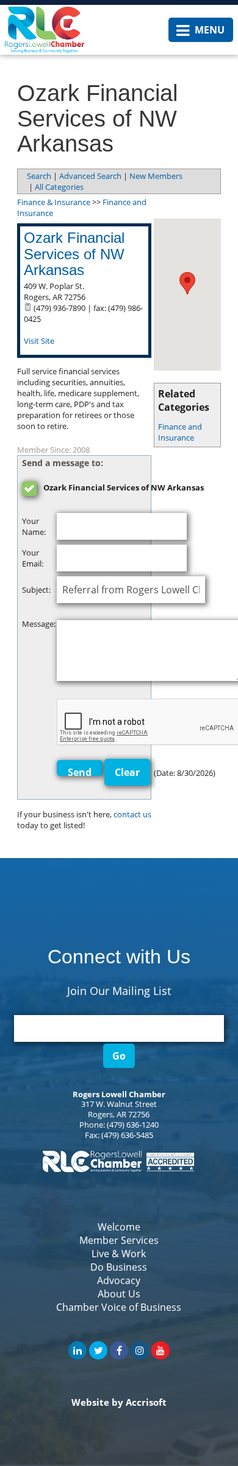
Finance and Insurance (180, 432)
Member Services (119, 1240)
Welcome (119, 1227)
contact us (132, 814)
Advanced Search (90, 175)
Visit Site (39, 340)
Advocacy (118, 1280)
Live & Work (119, 1253)
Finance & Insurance (53, 202)
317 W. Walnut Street (119, 1103)
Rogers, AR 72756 (119, 1114)
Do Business (118, 1267)
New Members (155, 175)
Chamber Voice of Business (118, 1307)
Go (119, 1056)
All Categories (59, 186)
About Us (119, 1293)
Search (39, 175)
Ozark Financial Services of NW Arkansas (74, 253)
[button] (187, 283)
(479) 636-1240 (133, 1124)
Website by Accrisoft (119, 1402)
